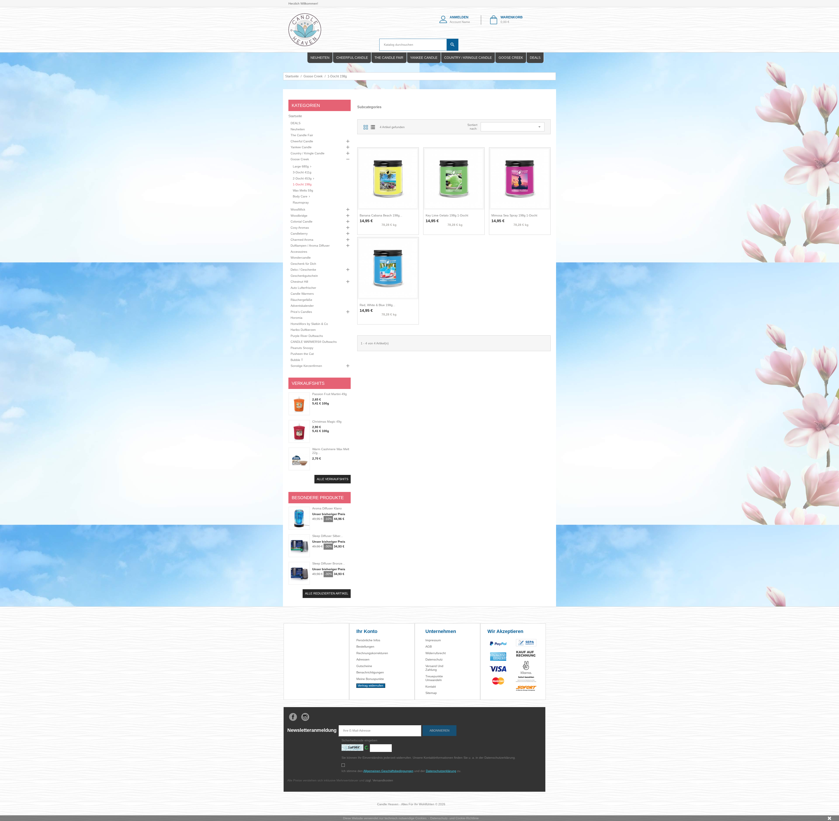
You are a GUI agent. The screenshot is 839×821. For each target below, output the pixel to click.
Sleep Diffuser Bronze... (328, 563)
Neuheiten (319, 57)
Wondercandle (301, 257)
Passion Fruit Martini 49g (329, 394)
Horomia (296, 317)
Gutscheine (364, 666)
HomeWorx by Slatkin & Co (309, 324)
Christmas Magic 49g (326, 421)
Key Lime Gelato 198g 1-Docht (447, 215)
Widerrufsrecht (435, 653)
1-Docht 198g (302, 184)
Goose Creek (511, 57)
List (372, 127)
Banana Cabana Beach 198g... (381, 215)
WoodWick (298, 209)
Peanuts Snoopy (302, 348)
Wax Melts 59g (303, 190)
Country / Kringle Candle (468, 57)
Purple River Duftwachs (307, 336)
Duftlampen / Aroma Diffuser (310, 245)
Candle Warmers (302, 293)
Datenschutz (434, 659)
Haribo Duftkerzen (303, 329)
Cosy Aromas (300, 227)
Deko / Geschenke (303, 269)
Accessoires (299, 251)
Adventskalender (302, 305)
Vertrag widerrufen (370, 685)
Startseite (295, 116)
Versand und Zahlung (434, 668)
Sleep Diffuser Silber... (327, 536)
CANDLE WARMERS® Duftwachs (314, 341)
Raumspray (301, 202)
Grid (365, 127)
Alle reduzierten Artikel (326, 593)
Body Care (300, 196)
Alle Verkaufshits (332, 479)
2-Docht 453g (302, 178)
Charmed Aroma (302, 239)
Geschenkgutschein (304, 275)
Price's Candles (301, 312)
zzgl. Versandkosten (379, 780)
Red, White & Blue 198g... (377, 305)
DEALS (535, 57)
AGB (428, 646)
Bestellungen (365, 646)
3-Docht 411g (302, 172)
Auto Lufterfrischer (303, 287)
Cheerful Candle (352, 57)
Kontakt (430, 686)
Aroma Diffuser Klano (327, 508)
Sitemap (431, 693)
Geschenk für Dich (303, 263)
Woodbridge (299, 215)
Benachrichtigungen (370, 672)
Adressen (362, 659)
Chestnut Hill (299, 281)
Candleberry (299, 233)
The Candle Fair (388, 57)
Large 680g (301, 166)
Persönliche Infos (368, 640)
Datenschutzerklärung (441, 771)
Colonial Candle (301, 221)
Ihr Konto (366, 631)
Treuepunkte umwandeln (434, 678)
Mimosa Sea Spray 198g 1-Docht (514, 215)
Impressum (433, 640)
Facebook (293, 717)
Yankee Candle (423, 57)
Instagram (305, 717)
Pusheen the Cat (302, 354)
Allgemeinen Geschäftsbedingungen (388, 771)
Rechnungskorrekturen (372, 653)
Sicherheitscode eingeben (359, 740)
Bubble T (297, 360)
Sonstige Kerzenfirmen (306, 366)
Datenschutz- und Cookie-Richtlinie (454, 818)
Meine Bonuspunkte (370, 679)
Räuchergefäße (301, 300)
